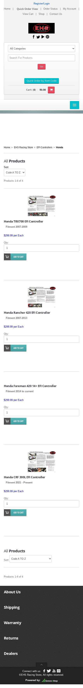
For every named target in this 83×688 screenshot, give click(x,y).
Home (7, 8)
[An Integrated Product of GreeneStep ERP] (50, 680)
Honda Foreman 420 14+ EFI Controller (30, 386)
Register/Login (42, 3)
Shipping (11, 607)
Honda (59, 147)
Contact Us (56, 14)
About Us (12, 591)
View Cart (28, 14)
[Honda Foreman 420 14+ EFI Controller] (41, 379)
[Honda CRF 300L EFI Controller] (41, 462)
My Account (69, 8)
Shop (41, 14)
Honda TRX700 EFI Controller (23, 221)
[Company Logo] (41, 28)
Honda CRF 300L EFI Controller (24, 477)
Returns (11, 638)
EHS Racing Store (23, 147)
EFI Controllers (44, 147)
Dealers (11, 653)
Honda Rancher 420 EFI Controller (27, 312)
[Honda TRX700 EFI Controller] (41, 206)
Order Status (50, 8)
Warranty (12, 622)
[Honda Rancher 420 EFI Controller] (41, 297)
